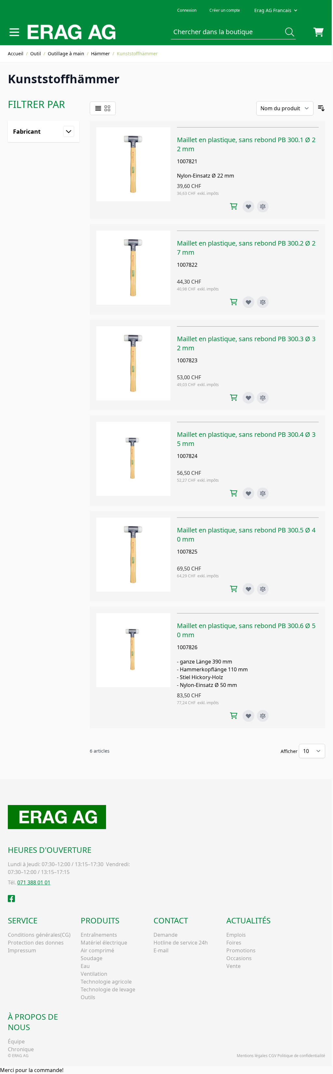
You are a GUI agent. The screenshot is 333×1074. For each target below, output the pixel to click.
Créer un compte (224, 10)
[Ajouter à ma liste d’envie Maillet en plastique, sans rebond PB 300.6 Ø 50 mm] (248, 716)
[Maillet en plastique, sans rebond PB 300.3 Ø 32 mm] (133, 365)
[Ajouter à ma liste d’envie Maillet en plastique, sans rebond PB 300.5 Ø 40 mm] (248, 589)
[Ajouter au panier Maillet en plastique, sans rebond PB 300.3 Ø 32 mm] (233, 398)
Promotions (241, 950)
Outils (88, 997)
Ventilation (94, 973)
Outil (35, 53)
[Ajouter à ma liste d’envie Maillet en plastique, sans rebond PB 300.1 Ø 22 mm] (248, 206)
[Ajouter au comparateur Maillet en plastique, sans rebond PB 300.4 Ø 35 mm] (263, 493)
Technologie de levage (108, 989)
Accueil (15, 53)
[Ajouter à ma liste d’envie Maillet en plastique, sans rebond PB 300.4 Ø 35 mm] (248, 493)
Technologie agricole (106, 981)
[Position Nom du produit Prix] (284, 108)
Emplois (236, 934)
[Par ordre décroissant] (321, 108)
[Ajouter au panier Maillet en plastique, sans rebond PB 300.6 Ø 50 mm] (233, 716)
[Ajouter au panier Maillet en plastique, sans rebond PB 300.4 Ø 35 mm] (233, 493)
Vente (233, 966)
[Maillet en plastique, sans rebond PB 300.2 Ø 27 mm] (133, 269)
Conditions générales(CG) (39, 934)
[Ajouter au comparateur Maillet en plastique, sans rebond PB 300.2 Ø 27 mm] (263, 302)
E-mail (160, 950)
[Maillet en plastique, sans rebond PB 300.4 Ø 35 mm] (133, 460)
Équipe (16, 1041)
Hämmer (100, 53)
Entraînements (99, 934)
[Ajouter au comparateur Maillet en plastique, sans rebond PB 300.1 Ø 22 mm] (263, 206)
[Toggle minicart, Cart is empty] (318, 32)
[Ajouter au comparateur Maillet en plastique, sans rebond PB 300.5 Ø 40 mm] (263, 589)
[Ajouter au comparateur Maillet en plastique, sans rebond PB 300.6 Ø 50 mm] (263, 716)
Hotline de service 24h (180, 942)
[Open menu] (14, 32)
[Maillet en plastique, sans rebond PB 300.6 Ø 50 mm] (133, 667)
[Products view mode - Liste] (98, 108)
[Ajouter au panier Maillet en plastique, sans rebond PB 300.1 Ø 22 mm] (233, 206)
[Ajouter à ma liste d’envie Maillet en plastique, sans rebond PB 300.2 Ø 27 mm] (248, 302)
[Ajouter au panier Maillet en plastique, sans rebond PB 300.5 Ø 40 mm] (233, 589)
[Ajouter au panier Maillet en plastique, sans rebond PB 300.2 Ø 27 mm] (233, 302)
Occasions (239, 958)
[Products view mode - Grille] (107, 108)
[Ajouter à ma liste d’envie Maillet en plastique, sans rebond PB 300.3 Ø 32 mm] (248, 398)
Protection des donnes (36, 942)
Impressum (22, 950)
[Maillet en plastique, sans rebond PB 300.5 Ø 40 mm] (133, 556)
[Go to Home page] (71, 32)
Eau (85, 966)
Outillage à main (66, 53)
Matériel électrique (104, 942)
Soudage (91, 958)
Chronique (21, 1049)
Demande (165, 934)
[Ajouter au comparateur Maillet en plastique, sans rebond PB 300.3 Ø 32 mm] (263, 398)
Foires (233, 942)
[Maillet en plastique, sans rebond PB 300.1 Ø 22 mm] (133, 169)
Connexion (186, 10)
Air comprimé (97, 950)
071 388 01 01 (33, 882)
